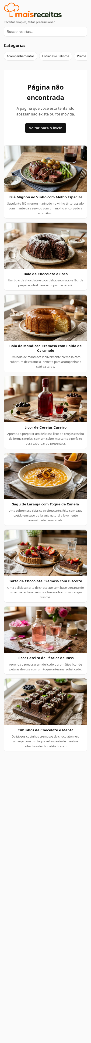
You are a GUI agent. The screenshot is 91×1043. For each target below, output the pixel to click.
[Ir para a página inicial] (45, 10)
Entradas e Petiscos (55, 56)
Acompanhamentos (20, 56)
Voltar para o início (45, 128)
